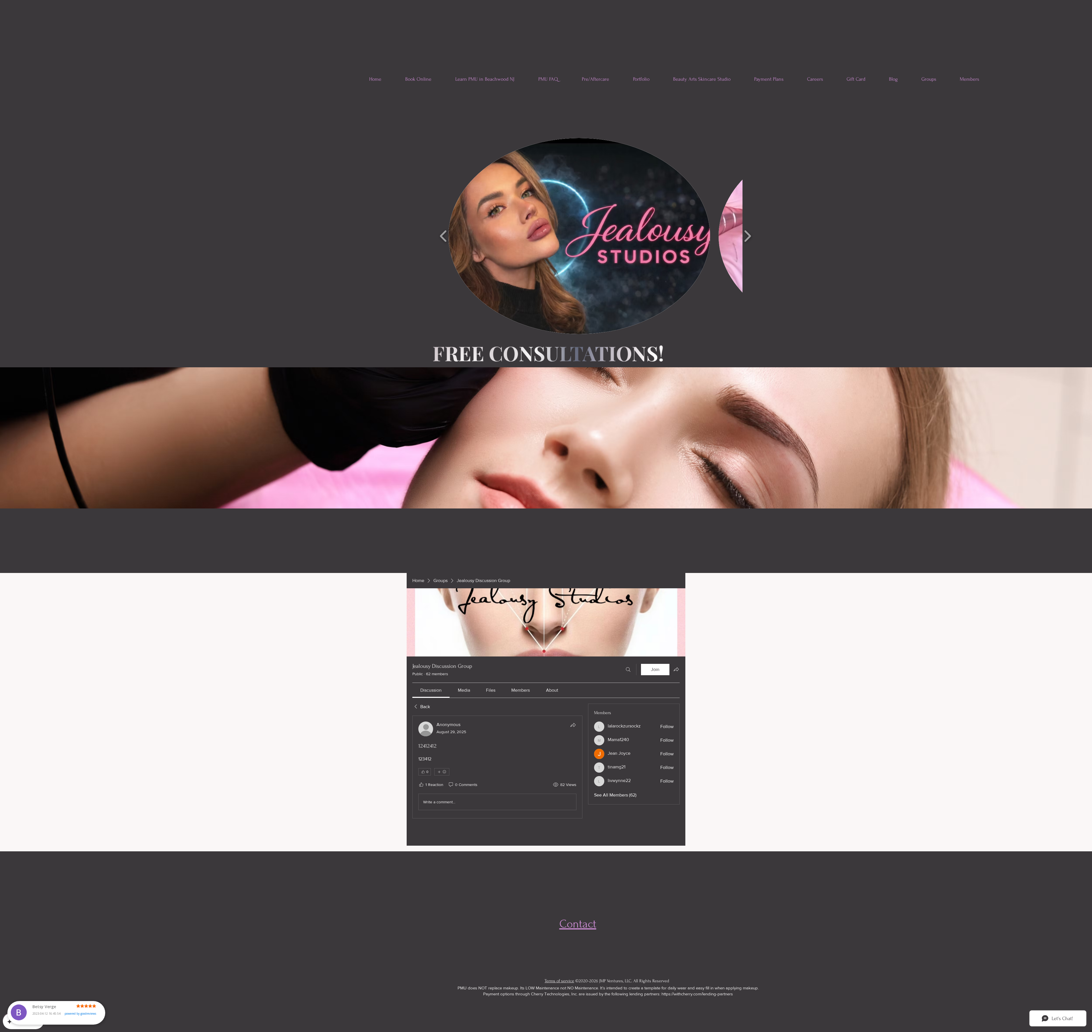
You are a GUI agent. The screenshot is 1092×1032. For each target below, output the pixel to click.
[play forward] (747, 236)
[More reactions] (441, 771)
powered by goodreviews (80, 1019)
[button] (579, 236)
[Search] (628, 669)
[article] (497, 767)
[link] (431, 690)
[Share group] (676, 669)
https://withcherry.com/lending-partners (697, 993)
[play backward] (443, 236)
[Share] (573, 725)
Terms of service (559, 980)
